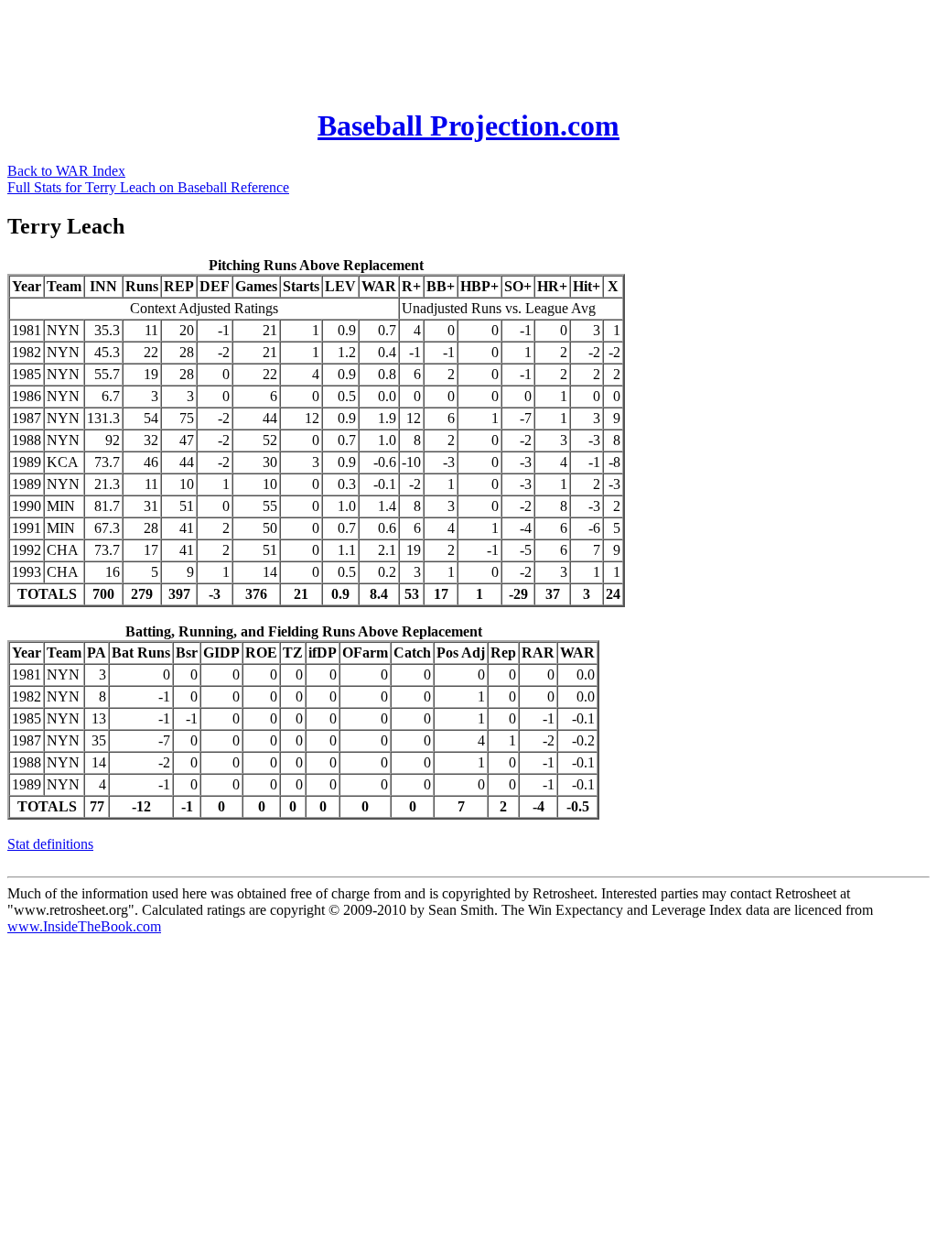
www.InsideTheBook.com (84, 926)
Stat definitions (50, 844)
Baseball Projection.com (468, 125)
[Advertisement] (340, 48)
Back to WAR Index (66, 171)
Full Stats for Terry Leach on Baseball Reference (148, 187)
